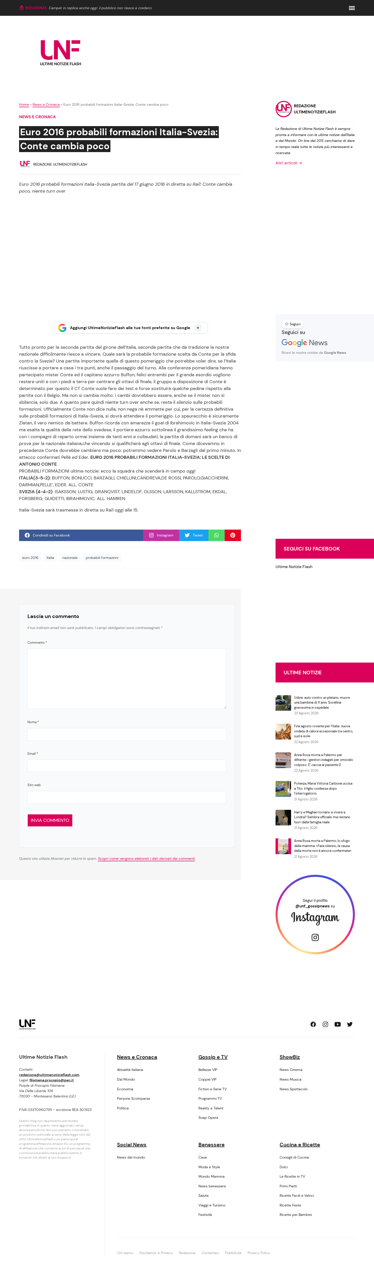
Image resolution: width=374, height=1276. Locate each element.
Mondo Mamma (211, 1176)
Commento (37, 642)
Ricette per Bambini (296, 1214)
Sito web (34, 785)
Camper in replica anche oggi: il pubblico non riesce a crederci (100, 8)
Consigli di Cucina (294, 1157)
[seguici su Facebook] (313, 1024)
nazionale (70, 557)
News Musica (290, 1079)
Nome (33, 722)
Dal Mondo (126, 1079)
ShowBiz (290, 1057)
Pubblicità (233, 1253)
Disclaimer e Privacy (156, 1253)
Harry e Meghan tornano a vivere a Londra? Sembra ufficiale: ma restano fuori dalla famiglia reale (322, 817)
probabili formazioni (102, 557)
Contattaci (210, 1253)
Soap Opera (208, 1117)
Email (32, 753)
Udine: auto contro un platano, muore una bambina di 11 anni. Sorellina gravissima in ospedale (322, 702)
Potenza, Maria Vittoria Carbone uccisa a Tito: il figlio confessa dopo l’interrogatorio (323, 788)
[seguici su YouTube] (338, 1024)
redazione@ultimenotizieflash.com (49, 1074)
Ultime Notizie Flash (294, 566)
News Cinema (291, 1069)
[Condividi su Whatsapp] (216, 535)
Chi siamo (125, 1253)
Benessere (211, 1144)
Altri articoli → (289, 163)
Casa (202, 1157)
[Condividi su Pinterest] (233, 535)
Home (24, 104)
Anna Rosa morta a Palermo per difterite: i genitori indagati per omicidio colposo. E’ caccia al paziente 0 (323, 760)
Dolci (284, 1167)
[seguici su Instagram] (325, 1024)
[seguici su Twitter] (350, 1024)
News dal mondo (131, 1157)
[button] (352, 8)
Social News (132, 1144)
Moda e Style (209, 1167)
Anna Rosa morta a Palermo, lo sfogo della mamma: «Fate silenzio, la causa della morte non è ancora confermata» (322, 846)
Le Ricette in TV (292, 1176)
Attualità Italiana (130, 1069)
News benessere (212, 1186)
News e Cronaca (46, 104)
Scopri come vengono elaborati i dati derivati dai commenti (146, 858)
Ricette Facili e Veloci (297, 1195)
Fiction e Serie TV (212, 1089)
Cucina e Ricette (300, 1144)
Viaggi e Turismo (211, 1205)
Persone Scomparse (133, 1098)
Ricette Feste (290, 1205)
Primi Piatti (288, 1186)
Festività (205, 1214)
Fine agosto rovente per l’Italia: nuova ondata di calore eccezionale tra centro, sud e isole (323, 731)
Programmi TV (210, 1098)
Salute (203, 1195)
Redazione (187, 1253)
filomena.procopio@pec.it (52, 1080)
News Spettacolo (294, 1089)
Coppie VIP (207, 1079)
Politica (123, 1108)
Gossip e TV (213, 1057)
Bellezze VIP (207, 1069)
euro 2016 (30, 557)
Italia (50, 557)
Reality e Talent (210, 1108)
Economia (125, 1089)
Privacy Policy (259, 1253)
